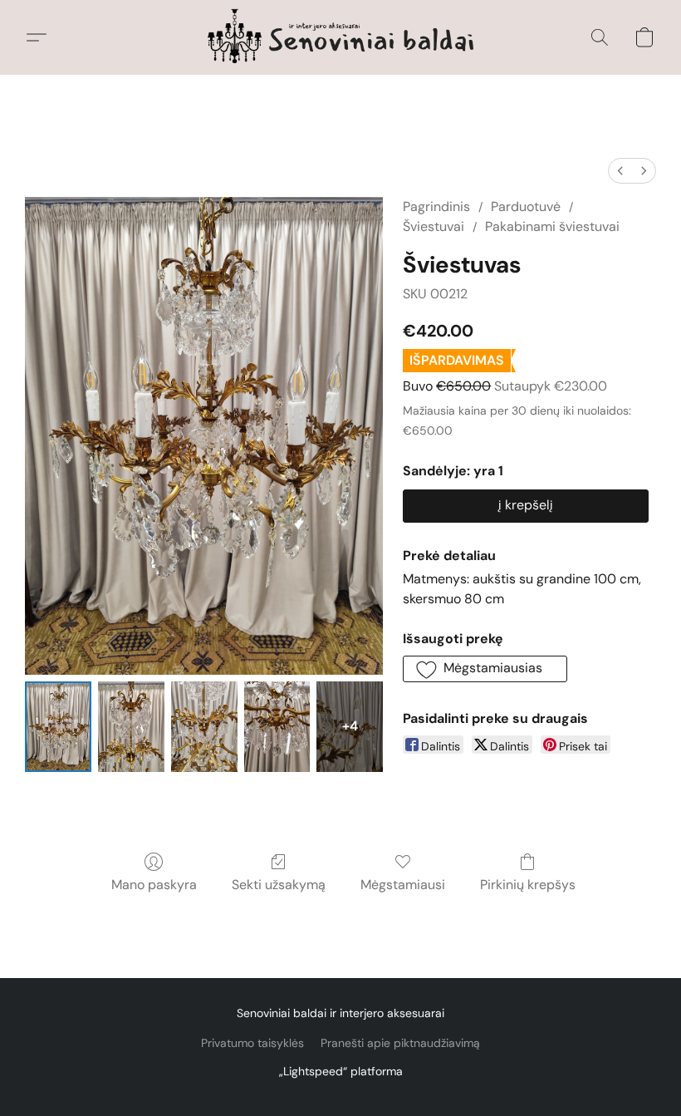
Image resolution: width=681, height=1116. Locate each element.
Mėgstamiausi (402, 884)
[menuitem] (620, 171)
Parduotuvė (526, 206)
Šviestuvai (433, 226)
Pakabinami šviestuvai (552, 226)
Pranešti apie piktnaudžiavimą (400, 1042)
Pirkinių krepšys (528, 884)
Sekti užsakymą (279, 884)
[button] (341, 37)
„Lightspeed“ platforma (341, 1071)
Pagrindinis (436, 206)
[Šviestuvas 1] (131, 726)
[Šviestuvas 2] (204, 726)
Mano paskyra (154, 884)
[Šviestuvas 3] (277, 726)
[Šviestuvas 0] (58, 726)
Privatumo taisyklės (252, 1042)
